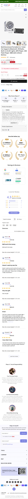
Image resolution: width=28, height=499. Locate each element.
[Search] (25, 10)
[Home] (8, 5)
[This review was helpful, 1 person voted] (15, 351)
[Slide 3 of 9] (14, 43)
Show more (5, 228)
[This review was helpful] (15, 277)
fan (10, 225)
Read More (13, 122)
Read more (11, 321)
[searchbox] (7, 219)
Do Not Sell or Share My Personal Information (18, 493)
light (7, 225)
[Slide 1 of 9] (3, 43)
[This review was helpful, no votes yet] (15, 252)
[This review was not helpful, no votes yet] (18, 252)
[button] (21, 63)
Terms (8, 444)
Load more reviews (14, 356)
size (3, 225)
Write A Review (14, 212)
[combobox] (12, 10)
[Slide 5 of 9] (24, 43)
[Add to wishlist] (26, 17)
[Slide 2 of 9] (8, 43)
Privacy (11, 444)
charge (14, 225)
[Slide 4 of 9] (19, 43)
